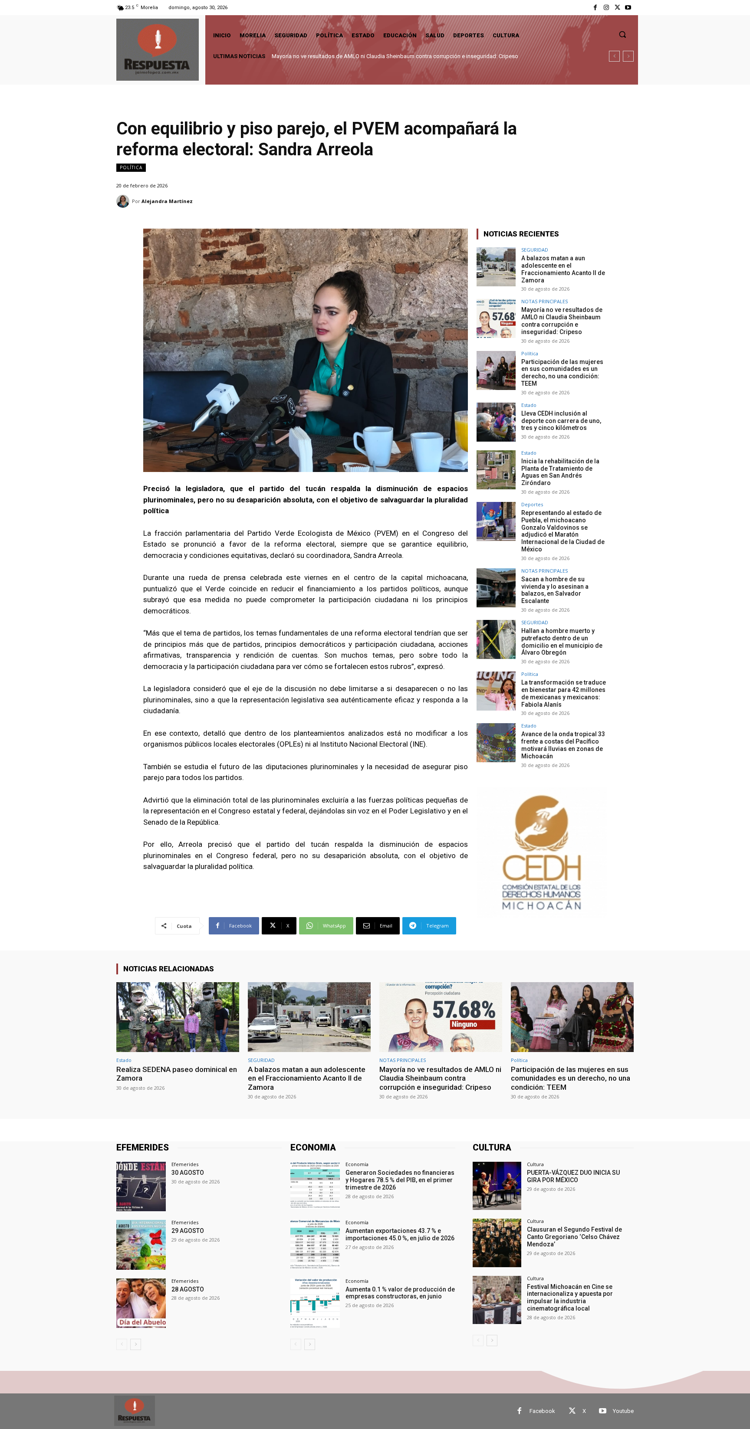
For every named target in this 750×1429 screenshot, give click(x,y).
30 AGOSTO (187, 1172)
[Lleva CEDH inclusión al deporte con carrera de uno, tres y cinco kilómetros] (496, 422)
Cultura (535, 1164)
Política (131, 167)
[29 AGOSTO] (141, 1244)
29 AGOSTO (187, 1230)
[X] (617, 7)
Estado (528, 405)
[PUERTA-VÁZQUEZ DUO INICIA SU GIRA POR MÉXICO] (497, 1186)
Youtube (623, 1411)
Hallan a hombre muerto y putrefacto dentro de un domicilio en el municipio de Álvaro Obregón (561, 641)
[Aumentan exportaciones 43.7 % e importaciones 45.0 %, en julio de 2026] (315, 1244)
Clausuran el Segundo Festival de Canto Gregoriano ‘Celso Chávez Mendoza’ (574, 1237)
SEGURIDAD (534, 249)
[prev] (614, 56)
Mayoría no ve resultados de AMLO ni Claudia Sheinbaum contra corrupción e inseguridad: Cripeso (561, 320)
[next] (628, 56)
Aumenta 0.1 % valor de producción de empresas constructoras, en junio (400, 1293)
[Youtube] (628, 7)
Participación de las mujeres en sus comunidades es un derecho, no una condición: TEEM (383, 56)
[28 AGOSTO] (141, 1303)
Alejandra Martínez (167, 201)
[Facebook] (595, 7)
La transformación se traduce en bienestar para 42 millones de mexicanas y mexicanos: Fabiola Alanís (563, 693)
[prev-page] (121, 1344)
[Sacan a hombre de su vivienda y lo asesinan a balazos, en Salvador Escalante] (496, 587)
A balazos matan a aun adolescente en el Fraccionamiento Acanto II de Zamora (563, 269)
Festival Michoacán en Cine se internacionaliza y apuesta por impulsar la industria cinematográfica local (570, 1297)
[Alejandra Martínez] (124, 201)
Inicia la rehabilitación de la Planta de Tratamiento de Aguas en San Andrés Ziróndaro (560, 472)
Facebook (542, 1411)
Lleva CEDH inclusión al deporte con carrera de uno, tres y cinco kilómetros (561, 421)
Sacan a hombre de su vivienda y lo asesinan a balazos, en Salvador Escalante (555, 590)
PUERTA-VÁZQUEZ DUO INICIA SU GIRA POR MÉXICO (573, 1176)
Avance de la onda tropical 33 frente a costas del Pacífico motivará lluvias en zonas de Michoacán (563, 745)
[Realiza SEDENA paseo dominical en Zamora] (177, 1017)
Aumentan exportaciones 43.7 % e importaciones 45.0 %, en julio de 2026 (399, 1234)
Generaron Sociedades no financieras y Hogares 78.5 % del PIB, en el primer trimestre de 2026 (399, 1180)
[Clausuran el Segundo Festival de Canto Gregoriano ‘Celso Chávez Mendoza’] (497, 1243)
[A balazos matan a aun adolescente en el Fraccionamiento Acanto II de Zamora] (496, 266)
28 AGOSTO (187, 1289)
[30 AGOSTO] (141, 1186)
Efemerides (184, 1164)
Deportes (532, 504)
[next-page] (135, 1344)
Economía (356, 1164)
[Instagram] (606, 7)
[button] (622, 34)
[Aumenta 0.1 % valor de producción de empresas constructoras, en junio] (315, 1303)
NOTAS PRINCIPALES (544, 301)
